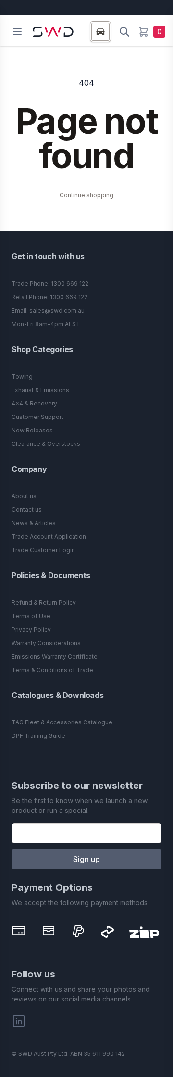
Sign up (86, 859)
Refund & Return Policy (44, 602)
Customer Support (37, 416)
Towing (22, 376)
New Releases (32, 430)
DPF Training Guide (38, 735)
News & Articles (34, 523)
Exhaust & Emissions (40, 389)
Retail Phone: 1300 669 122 (49, 297)
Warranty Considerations (46, 642)
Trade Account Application (49, 536)
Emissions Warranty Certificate (55, 656)
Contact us (27, 509)
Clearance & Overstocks (46, 443)
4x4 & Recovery (34, 403)
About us (24, 496)
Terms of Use (31, 616)
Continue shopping (86, 195)
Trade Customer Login (43, 550)
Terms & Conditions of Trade (52, 669)
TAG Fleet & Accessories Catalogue (62, 722)
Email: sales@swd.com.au (48, 310)
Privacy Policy (31, 629)
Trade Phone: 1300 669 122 (50, 283)
